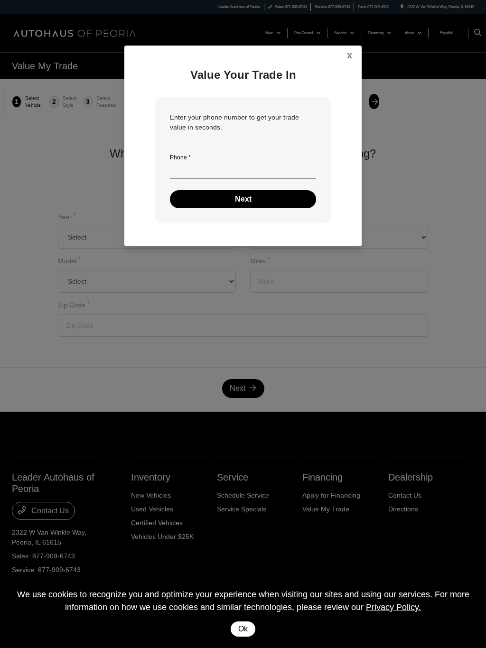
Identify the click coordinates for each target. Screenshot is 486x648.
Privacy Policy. (393, 607)
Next (243, 199)
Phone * (180, 157)
